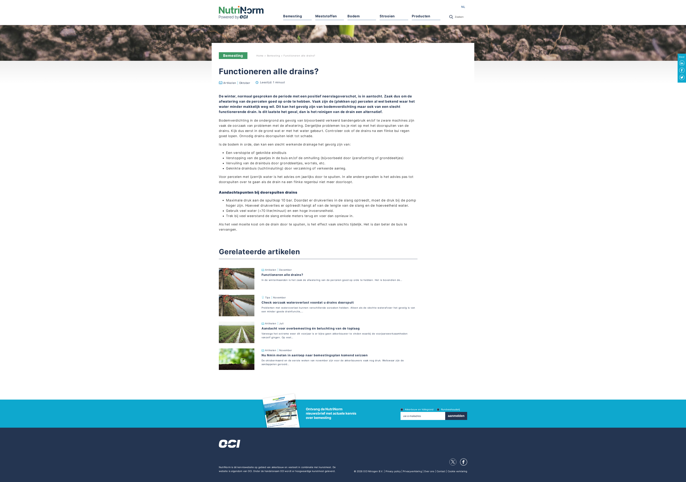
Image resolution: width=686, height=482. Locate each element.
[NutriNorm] (241, 12)
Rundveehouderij (450, 409)
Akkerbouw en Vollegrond (419, 409)
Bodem (353, 16)
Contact (441, 471)
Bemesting (292, 16)
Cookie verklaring (457, 471)
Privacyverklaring (412, 471)
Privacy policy (393, 471)
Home (260, 55)
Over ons (429, 471)
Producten (421, 16)
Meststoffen (326, 16)
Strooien (387, 16)
